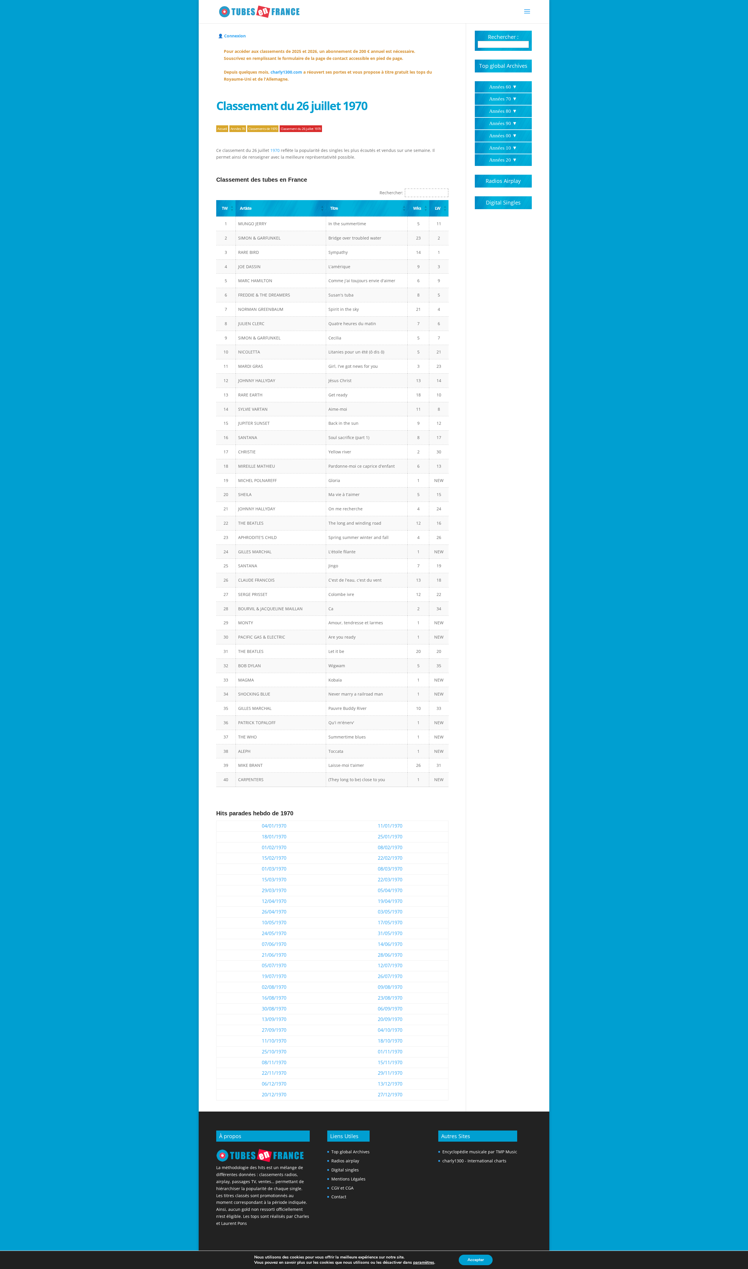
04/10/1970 (390, 1030)
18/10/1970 (390, 1041)
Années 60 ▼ (503, 87)
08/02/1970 (390, 847)
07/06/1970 (274, 944)
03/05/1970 (390, 912)
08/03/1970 (390, 869)
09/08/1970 (390, 987)
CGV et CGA (342, 1188)
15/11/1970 (390, 1062)
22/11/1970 (274, 1073)
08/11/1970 (274, 1062)
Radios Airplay (503, 180)
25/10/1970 (274, 1051)
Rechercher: (391, 192)
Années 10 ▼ (503, 148)
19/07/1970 (274, 976)
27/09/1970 (274, 1030)
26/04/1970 (274, 912)
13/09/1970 (274, 1019)
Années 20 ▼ (503, 160)
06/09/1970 (390, 1009)
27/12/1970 (390, 1094)
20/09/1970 (390, 1019)
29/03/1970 (274, 890)
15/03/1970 (274, 879)
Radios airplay (345, 1161)
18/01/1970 (274, 836)
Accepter (476, 1260)
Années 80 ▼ (503, 111)
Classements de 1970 (262, 128)
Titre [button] (334, 208)
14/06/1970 (390, 944)
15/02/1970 (274, 858)
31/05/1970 (390, 933)
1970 (275, 150)
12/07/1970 (390, 965)
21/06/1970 (274, 955)
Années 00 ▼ (503, 135)
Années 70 (238, 128)
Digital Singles (503, 202)
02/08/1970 (274, 987)
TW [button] (224, 208)
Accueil (222, 128)
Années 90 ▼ (503, 123)
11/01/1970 (390, 826)
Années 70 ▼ (503, 99)
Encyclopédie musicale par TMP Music (479, 1151)
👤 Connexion (232, 36)
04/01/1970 (274, 826)
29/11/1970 (390, 1073)
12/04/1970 (274, 901)
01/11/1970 (390, 1051)
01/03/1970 (274, 869)
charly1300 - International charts (474, 1161)
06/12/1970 (274, 1084)
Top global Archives (503, 65)
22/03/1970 (390, 879)
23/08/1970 (390, 998)
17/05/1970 (390, 922)
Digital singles (345, 1170)
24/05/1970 (274, 933)
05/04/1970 (390, 890)
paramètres (423, 1262)
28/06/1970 (390, 955)
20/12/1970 (274, 1094)
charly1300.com (286, 72)
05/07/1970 (274, 965)
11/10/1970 (274, 1041)
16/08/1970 (274, 998)
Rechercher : (503, 36)
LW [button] (437, 208)
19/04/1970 (390, 901)
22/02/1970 (390, 858)
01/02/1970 (274, 847)
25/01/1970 (390, 836)
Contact (338, 1196)
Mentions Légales (348, 1179)
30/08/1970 (274, 1009)
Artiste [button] (245, 208)
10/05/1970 (274, 922)
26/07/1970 (390, 976)
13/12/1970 (390, 1084)
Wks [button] (417, 208)
